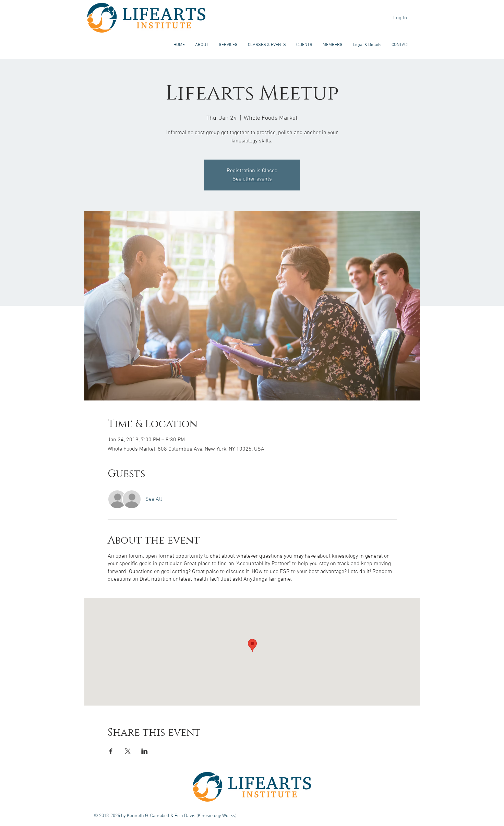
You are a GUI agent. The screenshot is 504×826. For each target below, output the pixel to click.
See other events (252, 179)
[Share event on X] (127, 751)
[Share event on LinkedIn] (144, 751)
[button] (202, 45)
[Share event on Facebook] (111, 751)
